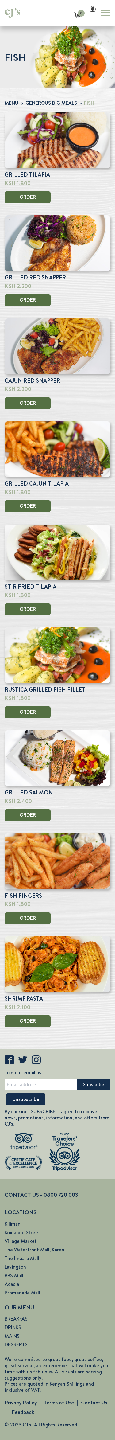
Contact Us (94, 1402)
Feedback (23, 1412)
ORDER (28, 197)
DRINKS (13, 1327)
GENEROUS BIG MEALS (51, 103)
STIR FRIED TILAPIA (30, 587)
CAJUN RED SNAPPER (32, 381)
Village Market (21, 1241)
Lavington (15, 1267)
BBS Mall (14, 1275)
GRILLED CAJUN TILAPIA (37, 484)
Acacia (12, 1284)
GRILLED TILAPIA (27, 175)
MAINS (12, 1336)
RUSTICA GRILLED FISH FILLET (45, 690)
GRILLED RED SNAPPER (35, 278)
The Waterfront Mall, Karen (34, 1250)
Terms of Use (59, 1402)
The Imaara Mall (22, 1258)
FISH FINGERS (23, 896)
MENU (11, 103)
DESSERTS (16, 1344)
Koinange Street (22, 1232)
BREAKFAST (17, 1319)
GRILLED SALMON (29, 793)
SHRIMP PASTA (24, 999)
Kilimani (13, 1224)
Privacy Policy (21, 1402)
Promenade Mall (22, 1293)
